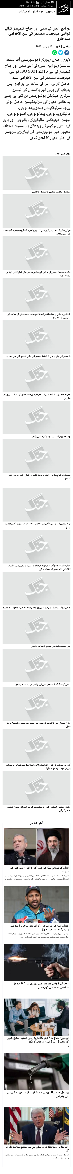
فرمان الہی (45, 2)
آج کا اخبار (38, 11)
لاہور (58, 47)
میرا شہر (66, 47)
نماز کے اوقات (30, 2)
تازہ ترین (50, 11)
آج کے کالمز (24, 11)
